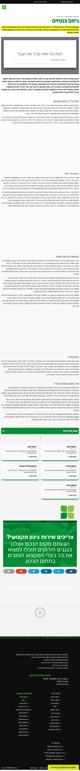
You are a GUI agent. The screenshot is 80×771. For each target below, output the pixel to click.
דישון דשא (32, 446)
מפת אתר (33, 768)
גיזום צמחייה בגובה (28, 466)
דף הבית (76, 17)
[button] (4, 7)
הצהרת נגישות (44, 768)
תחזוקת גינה (68, 17)
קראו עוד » (72, 457)
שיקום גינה (71, 485)
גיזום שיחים (71, 466)
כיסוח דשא (71, 446)
